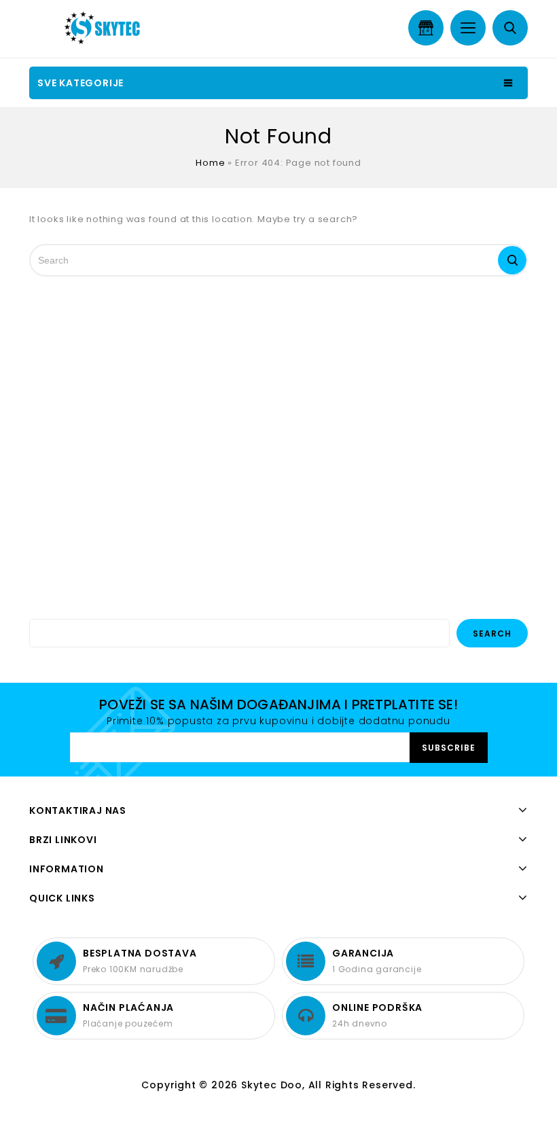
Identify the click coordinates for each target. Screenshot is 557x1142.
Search (492, 633)
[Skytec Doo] (105, 28)
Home (210, 162)
